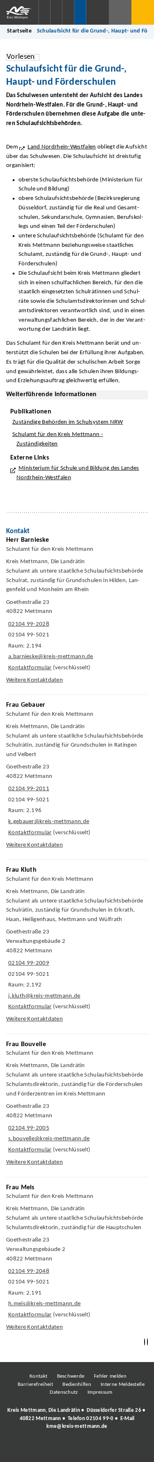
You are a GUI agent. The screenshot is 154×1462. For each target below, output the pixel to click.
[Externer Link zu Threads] (57, 1449)
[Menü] (142, 12)
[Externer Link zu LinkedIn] (76, 1449)
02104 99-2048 (27, 1271)
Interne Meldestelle (123, 1384)
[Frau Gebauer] (77, 777)
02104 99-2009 (27, 963)
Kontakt (38, 1376)
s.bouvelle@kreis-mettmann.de (48, 1139)
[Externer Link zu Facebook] (20, 1449)
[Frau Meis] (77, 1260)
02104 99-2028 (27, 624)
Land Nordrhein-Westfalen (62, 147)
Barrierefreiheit (35, 1384)
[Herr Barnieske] (77, 612)
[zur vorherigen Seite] (144, 1342)
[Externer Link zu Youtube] (94, 1449)
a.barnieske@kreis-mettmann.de (49, 657)
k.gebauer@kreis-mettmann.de (47, 822)
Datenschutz (64, 1392)
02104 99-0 (99, 1418)
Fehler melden (110, 1376)
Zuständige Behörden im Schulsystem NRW (67, 422)
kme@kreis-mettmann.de (76, 1426)
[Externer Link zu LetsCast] (131, 1449)
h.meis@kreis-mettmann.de (43, 1304)
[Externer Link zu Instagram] (39, 1449)
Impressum (100, 1392)
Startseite (19, 31)
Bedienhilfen (76, 1384)
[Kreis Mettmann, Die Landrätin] (77, 1418)
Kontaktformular (30, 668)
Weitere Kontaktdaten (34, 680)
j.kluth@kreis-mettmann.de (43, 996)
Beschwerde (71, 1376)
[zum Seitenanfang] (147, 1342)
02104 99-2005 (27, 1128)
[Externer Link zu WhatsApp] (113, 1449)
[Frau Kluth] (77, 947)
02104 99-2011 (27, 789)
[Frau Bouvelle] (77, 1105)
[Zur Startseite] (19, 12)
